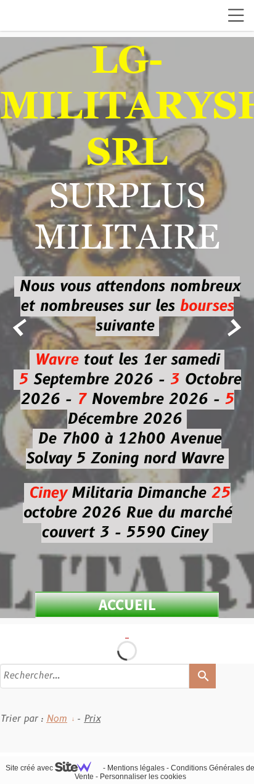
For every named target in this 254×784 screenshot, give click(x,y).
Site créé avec (30, 768)
